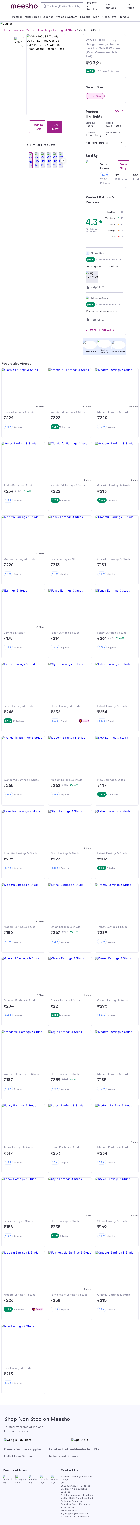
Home (7, 30)
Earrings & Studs (64, 30)
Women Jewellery (38, 30)
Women (19, 30)
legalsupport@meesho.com (75, 1513)
